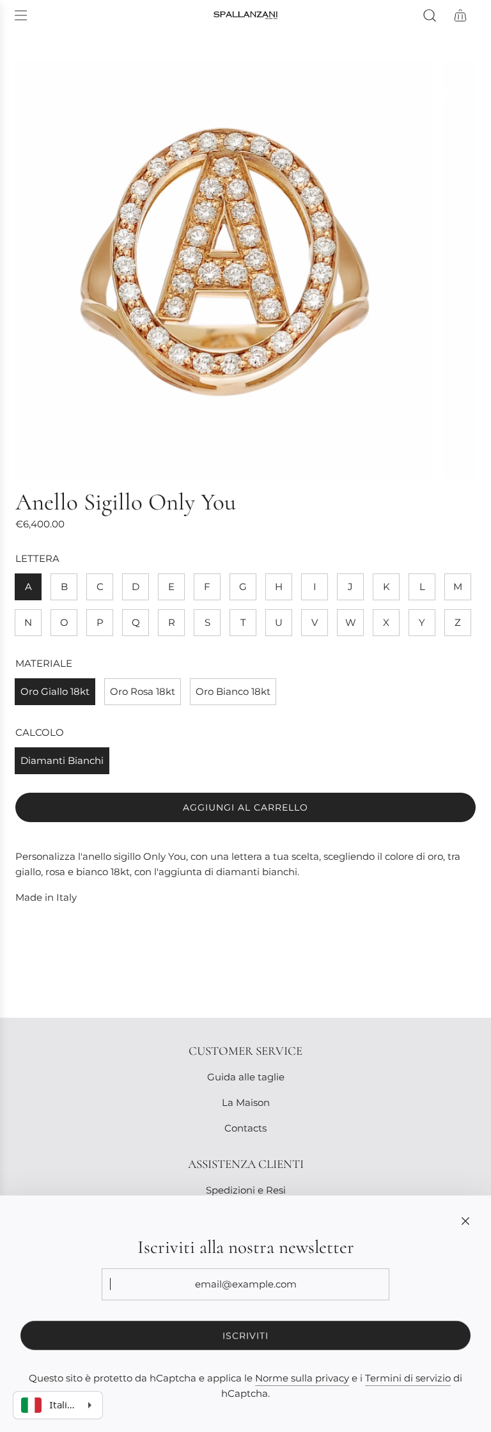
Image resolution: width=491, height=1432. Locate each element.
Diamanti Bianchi (62, 760)
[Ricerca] (429, 15)
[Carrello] (460, 15)
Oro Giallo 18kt (55, 691)
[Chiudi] (465, 1221)
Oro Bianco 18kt (233, 691)
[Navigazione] (20, 15)
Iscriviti (245, 1335)
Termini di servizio (408, 1378)
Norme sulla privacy (302, 1378)
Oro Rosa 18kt (142, 691)
